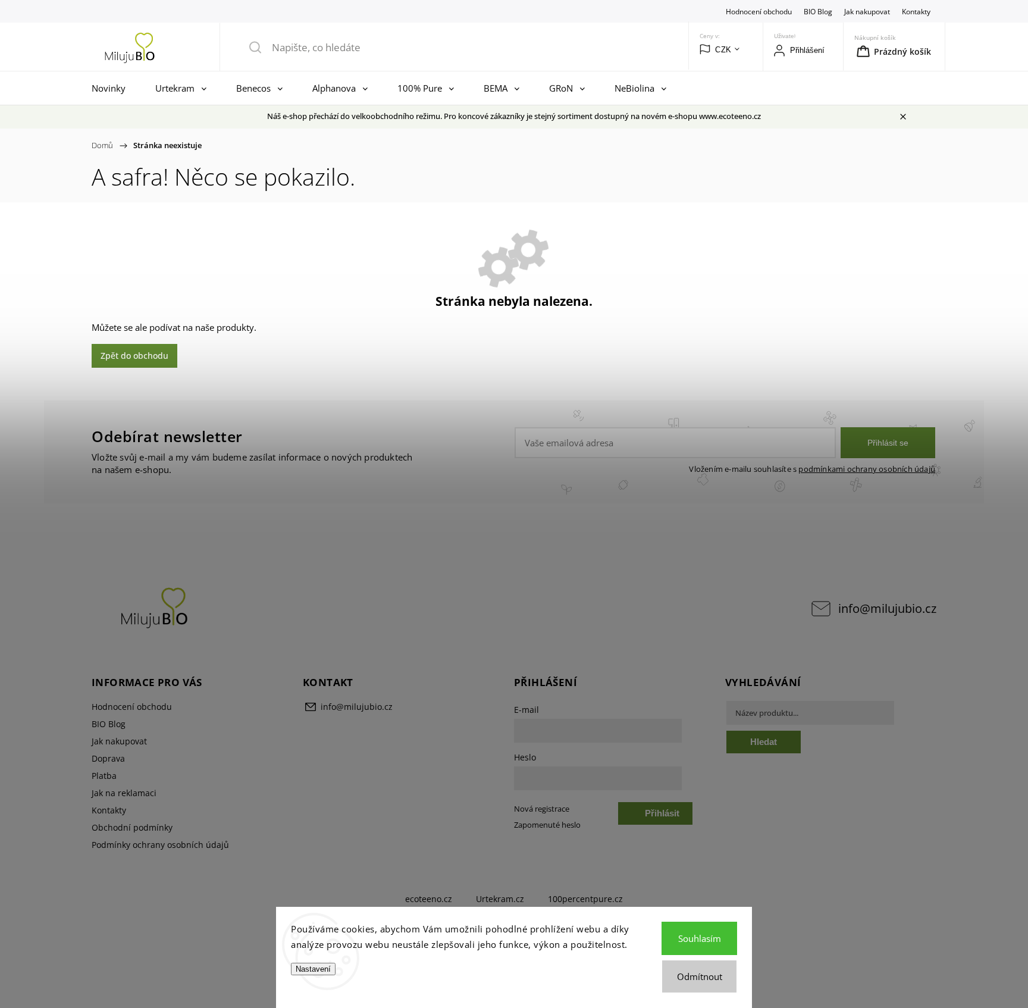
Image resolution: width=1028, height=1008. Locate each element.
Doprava (108, 758)
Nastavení (313, 969)
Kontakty (916, 11)
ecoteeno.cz (428, 898)
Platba (104, 775)
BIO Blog (818, 11)
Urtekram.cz (500, 898)
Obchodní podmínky (132, 827)
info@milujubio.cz (887, 608)
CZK (723, 49)
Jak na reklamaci (124, 793)
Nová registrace (541, 809)
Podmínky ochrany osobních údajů (160, 844)
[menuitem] (111, 88)
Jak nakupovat (867, 11)
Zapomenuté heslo (547, 825)
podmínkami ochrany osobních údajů (866, 469)
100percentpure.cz (585, 898)
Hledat (763, 742)
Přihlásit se (887, 442)
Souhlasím (699, 938)
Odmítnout (699, 976)
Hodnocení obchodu (759, 11)
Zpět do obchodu (134, 355)
